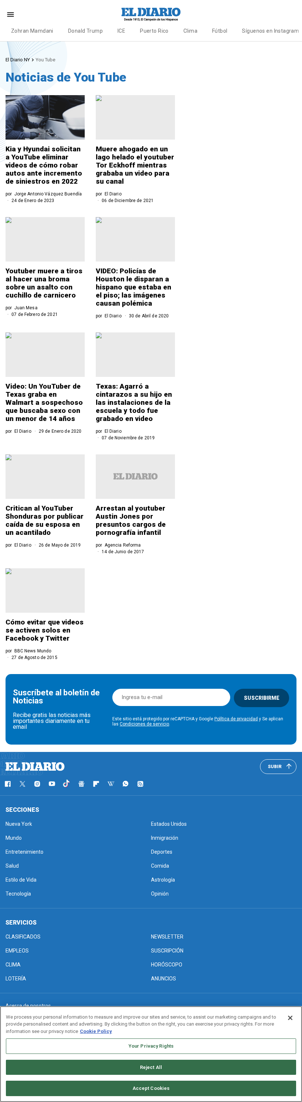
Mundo (14, 838)
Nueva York (19, 824)
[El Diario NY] (151, 14)
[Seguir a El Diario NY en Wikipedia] (110, 784)
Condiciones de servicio (144, 724)
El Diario (113, 194)
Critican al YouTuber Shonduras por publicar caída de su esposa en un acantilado (45, 520)
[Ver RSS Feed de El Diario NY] (140, 784)
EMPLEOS (17, 951)
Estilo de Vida (21, 880)
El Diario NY (18, 59)
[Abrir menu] (10, 14)
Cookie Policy (96, 1031)
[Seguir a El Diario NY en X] (22, 784)
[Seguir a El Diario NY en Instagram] (37, 784)
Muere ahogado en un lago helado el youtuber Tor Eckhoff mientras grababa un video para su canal (135, 165)
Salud (12, 866)
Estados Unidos (169, 824)
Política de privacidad (236, 718)
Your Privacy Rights (151, 1046)
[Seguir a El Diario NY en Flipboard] (96, 784)
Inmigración (164, 838)
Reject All (151, 1067)
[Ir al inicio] (35, 766)
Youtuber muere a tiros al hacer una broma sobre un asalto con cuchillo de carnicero (44, 283)
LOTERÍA (16, 979)
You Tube (45, 59)
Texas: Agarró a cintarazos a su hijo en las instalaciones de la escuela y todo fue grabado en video (134, 402)
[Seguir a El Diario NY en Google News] (81, 784)
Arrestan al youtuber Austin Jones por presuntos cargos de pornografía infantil (131, 520)
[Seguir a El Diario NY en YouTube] (52, 784)
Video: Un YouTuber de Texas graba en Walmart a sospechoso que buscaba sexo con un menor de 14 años (44, 402)
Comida (160, 866)
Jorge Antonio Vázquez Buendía (48, 194)
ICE (121, 31)
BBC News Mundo (33, 650)
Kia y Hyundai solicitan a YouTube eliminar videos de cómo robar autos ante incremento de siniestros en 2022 (44, 165)
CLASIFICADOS (23, 937)
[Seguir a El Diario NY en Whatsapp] (125, 784)
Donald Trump (85, 31)
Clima (190, 31)
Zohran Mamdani (32, 31)
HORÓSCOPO (166, 965)
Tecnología (18, 894)
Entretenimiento (24, 852)
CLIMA (13, 965)
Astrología (163, 880)
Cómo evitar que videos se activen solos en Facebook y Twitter (45, 630)
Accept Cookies (151, 1088)
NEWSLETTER (167, 937)
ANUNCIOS (163, 979)
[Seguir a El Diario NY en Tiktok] (66, 784)
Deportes (161, 852)
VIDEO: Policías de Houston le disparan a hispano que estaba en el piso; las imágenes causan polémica (133, 287)
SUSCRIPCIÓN (167, 951)
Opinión (160, 894)
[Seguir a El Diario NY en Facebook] (7, 784)
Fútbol (220, 31)
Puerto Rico (154, 31)
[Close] (290, 1018)
